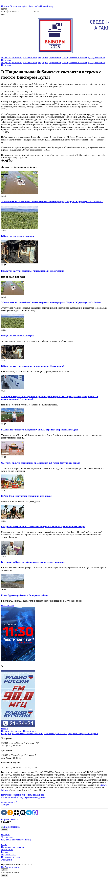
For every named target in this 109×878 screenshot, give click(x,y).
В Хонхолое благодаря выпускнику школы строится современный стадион (39, 429)
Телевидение (16, 6)
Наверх (4, 728)
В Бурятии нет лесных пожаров (17, 236)
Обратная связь (59, 733)
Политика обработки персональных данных (22, 795)
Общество (6, 57)
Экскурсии (92, 733)
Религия (101, 57)
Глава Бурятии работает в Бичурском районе (24, 595)
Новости (5, 6)
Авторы (5, 804)
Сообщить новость (10, 867)
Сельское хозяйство (78, 57)
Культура (92, 57)
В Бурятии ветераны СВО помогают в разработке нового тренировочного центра (43, 526)
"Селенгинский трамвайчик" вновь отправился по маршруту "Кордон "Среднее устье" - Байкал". (52, 201)
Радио (4, 733)
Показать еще (7, 605)
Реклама (48, 733)
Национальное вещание (19, 733)
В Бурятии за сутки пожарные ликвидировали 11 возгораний (32, 271)
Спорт (65, 57)
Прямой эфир (38, 6)
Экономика (16, 57)
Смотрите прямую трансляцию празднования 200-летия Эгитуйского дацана (40, 463)
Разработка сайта (9, 819)
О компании (37, 733)
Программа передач (77, 733)
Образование (55, 57)
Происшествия (30, 57)
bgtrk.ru (103, 785)
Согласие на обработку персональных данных (23, 797)
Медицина (43, 57)
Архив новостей (9, 802)
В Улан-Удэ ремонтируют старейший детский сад (26, 496)
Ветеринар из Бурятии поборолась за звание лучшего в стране (33, 562)
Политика (6, 60)
